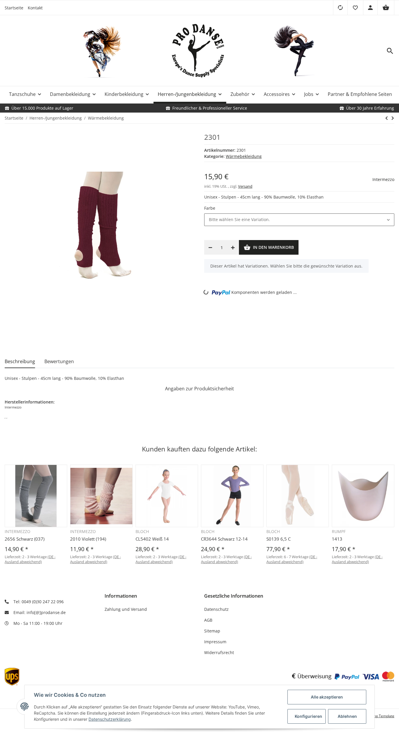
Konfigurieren (308, 716)
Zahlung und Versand (126, 609)
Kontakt (35, 8)
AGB (208, 620)
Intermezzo (383, 179)
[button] (355, 7)
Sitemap (212, 631)
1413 (337, 539)
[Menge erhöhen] (233, 247)
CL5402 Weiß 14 (152, 539)
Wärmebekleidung (244, 156)
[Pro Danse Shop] (199, 51)
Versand (245, 186)
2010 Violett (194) (88, 539)
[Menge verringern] (210, 247)
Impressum (215, 641)
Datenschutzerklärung (110, 719)
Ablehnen (347, 716)
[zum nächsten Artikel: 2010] (392, 118)
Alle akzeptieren (327, 696)
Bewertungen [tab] (59, 361)
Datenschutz (216, 609)
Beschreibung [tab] (20, 361)
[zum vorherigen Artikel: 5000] (386, 118)
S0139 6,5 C (278, 539)
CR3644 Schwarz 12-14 (224, 539)
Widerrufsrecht (219, 652)
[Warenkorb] (385, 7)
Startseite (14, 8)
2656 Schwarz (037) (24, 539)
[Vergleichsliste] (340, 7)
